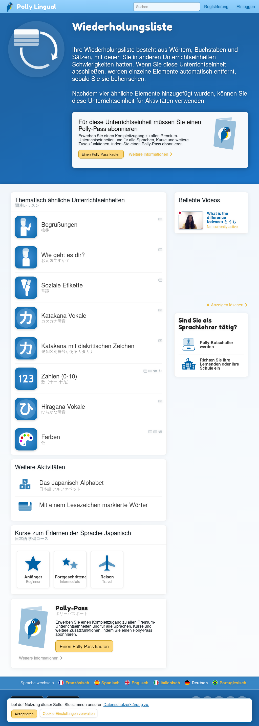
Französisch (76, 683)
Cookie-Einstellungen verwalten (69, 713)
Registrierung (216, 6)
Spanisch (110, 683)
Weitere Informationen (149, 154)
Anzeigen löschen (227, 305)
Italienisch (170, 683)
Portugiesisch (232, 683)
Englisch (139, 683)
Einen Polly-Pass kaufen (101, 154)
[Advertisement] (211, 269)
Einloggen (245, 6)
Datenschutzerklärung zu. (126, 704)
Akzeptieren (24, 713)
